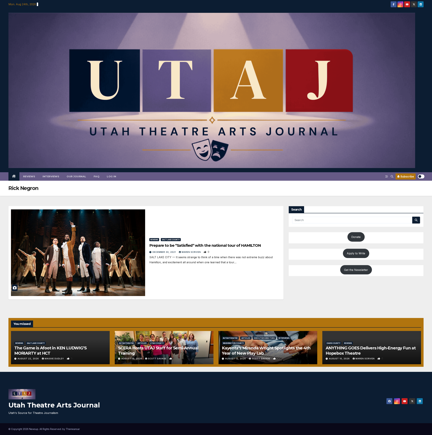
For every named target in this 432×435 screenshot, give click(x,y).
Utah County (157, 343)
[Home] (13, 176)
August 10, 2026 (339, 358)
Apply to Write (356, 253)
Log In (111, 176)
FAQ (97, 176)
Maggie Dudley (55, 358)
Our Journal (76, 176)
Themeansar (73, 429)
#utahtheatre (126, 343)
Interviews (51, 176)
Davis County (333, 343)
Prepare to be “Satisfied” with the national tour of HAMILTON (205, 245)
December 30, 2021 (165, 252)
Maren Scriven (191, 252)
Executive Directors (264, 338)
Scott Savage (157, 358)
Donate (356, 237)
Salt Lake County (171, 240)
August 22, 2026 (28, 358)
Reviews (29, 176)
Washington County (233, 343)
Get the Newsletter (356, 270)
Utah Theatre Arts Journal (54, 405)
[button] (392, 176)
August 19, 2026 (132, 358)
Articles (142, 343)
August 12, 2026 (236, 358)
